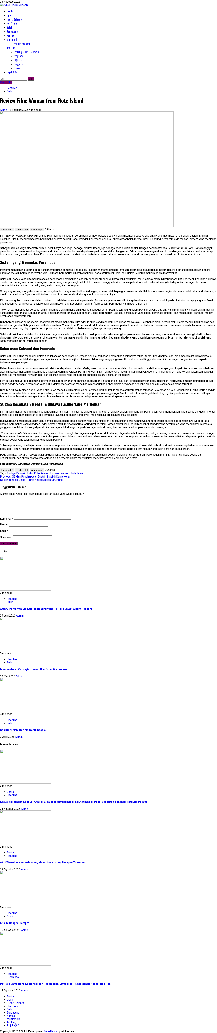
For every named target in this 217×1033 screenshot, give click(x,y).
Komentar (6, 518)
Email (4, 530)
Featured (12, 88)
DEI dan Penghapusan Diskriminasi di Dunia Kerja (35, 476)
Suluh (10, 27)
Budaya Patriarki (16, 473)
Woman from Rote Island (69, 473)
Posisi (17, 68)
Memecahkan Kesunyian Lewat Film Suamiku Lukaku (33, 669)
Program (18, 56)
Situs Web (6, 537)
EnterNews (50, 1031)
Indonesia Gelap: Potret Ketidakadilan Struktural (31, 479)
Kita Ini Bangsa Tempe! (14, 923)
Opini (9, 15)
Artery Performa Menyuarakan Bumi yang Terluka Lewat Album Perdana (46, 608)
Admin (4, 109)
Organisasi (13, 977)
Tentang (11, 48)
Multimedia (13, 40)
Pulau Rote (33, 473)
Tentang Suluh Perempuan (27, 52)
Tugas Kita (19, 60)
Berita (10, 11)
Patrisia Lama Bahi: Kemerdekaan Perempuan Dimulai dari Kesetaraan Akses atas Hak (55, 983)
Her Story (12, 23)
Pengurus (18, 64)
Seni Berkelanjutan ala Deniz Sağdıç (23, 730)
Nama (4, 524)
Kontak (10, 36)
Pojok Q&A (12, 72)
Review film (47, 473)
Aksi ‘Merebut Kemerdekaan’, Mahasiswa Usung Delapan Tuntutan (42, 862)
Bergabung (12, 31)
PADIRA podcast (22, 44)
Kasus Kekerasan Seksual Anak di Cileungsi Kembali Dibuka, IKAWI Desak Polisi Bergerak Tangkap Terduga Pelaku (73, 801)
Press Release (14, 19)
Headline (12, 598)
